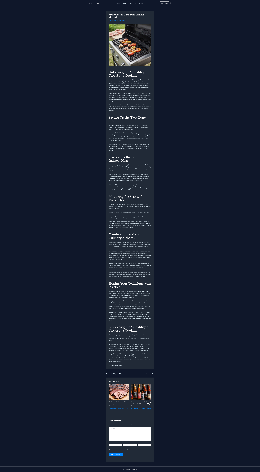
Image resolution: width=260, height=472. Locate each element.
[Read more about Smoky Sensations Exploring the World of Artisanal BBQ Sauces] (141, 392)
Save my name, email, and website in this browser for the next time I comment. (127, 449)
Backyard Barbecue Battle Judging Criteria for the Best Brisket (118, 404)
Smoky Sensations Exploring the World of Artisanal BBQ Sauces (141, 404)
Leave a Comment (116, 410)
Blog (135, 3)
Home (118, 3)
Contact (141, 3)
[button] (165, 3)
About (124, 3)
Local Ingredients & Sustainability (116, 408)
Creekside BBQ (94, 3)
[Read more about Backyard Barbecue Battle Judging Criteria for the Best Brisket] (119, 392)
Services (130, 3)
